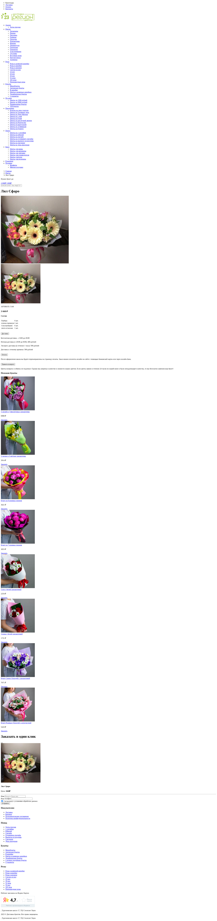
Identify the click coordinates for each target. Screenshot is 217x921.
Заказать (4, 420)
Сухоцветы (14, 96)
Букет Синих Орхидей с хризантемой (15, 678)
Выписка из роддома (13, 837)
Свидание (9, 839)
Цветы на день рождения (19, 145)
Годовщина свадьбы (13, 835)
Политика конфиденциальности (17, 818)
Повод (7, 131)
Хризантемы (15, 41)
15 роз (12, 72)
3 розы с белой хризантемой (12, 634)
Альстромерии (15, 51)
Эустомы (13, 53)
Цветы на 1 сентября (18, 133)
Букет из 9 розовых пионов (11, 501)
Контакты (9, 9)
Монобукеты (15, 86)
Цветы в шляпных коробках (21, 92)
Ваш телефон (6, 799)
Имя (2, 796)
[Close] (2, 742)
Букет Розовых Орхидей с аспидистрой (16, 723)
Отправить (5, 803)
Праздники (9, 108)
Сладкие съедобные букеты (16, 860)
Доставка (9, 5)
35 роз (12, 76)
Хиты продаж (15, 27)
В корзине (9, 161)
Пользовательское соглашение (17, 816)
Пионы (12, 33)
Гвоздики (13, 35)
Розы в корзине (16, 68)
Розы (7, 62)
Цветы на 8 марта (17, 129)
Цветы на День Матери (19, 114)
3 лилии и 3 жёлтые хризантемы (13, 456)
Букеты (8, 84)
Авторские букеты (17, 88)
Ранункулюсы (15, 58)
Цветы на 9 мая (16, 118)
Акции (8, 25)
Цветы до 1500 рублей (18, 100)
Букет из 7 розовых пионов (11, 545)
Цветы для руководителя (19, 155)
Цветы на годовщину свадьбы (21, 139)
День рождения (11, 841)
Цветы (8, 29)
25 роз (12, 74)
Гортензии (14, 47)
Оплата (8, 7)
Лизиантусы (14, 45)
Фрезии (13, 43)
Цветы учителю (16, 157)
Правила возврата (8, 364)
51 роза (12, 78)
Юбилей (8, 831)
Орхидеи (13, 39)
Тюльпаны (14, 31)
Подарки (8, 163)
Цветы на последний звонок (21, 120)
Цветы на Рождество (18, 123)
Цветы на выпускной (18, 125)
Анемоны (13, 60)
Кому (7, 147)
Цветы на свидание (17, 143)
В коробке (14, 90)
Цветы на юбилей (17, 135)
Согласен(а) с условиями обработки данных (20, 801)
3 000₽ (9, 183)
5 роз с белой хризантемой (11, 589)
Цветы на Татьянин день (19, 112)
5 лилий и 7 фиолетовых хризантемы (15, 412)
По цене (8, 98)
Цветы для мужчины (18, 159)
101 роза (13, 80)
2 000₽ (3, 183)
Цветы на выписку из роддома (22, 141)
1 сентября (9, 829)
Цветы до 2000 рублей (18, 102)
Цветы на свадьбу (17, 137)
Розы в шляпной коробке (19, 64)
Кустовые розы (16, 56)
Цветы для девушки (17, 153)
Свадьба (8, 833)
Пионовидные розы (17, 82)
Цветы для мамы (16, 149)
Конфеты (13, 165)
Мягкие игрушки (16, 167)
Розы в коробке (16, 66)
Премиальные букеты (18, 104)
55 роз (7, 885)
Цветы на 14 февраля (18, 127)
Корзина (8, 814)
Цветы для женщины (18, 151)
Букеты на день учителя (19, 110)
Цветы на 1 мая (16, 116)
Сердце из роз (15, 70)
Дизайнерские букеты (18, 94)
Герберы (13, 37)
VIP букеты (14, 106)
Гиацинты (14, 49)
